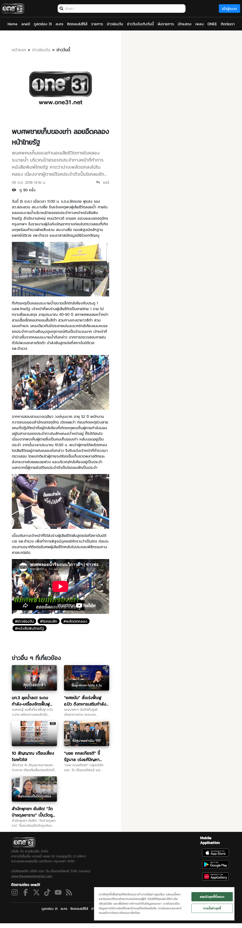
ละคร (63, 908)
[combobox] (124, 8)
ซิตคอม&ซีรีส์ (79, 908)
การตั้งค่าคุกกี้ (212, 908)
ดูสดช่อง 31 (49, 908)
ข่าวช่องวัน (41, 50)
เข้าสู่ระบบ (229, 8)
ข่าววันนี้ (63, 50)
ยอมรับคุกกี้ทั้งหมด (212, 896)
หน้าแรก (19, 50)
